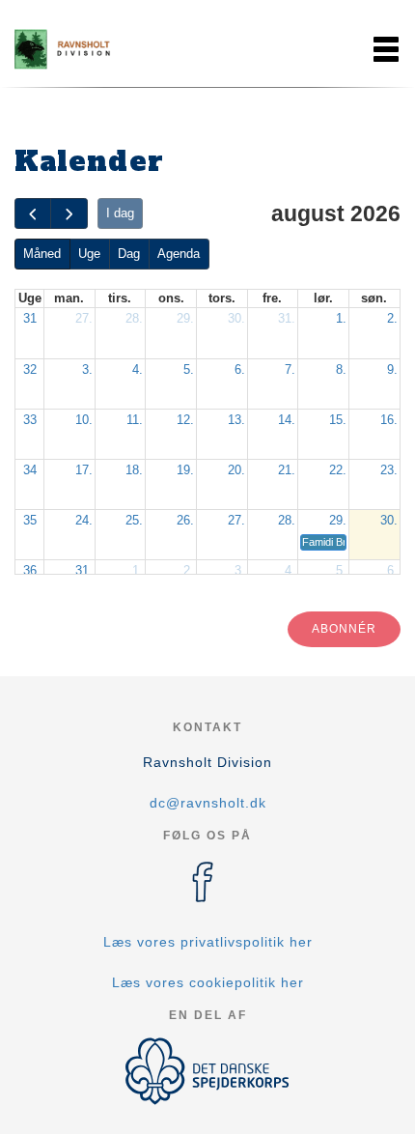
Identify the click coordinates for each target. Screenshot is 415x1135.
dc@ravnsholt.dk (208, 802)
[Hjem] (62, 49)
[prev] (32, 214)
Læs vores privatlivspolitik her (208, 942)
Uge (89, 253)
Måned (42, 253)
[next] (68, 214)
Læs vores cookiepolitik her (208, 982)
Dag (129, 253)
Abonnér (344, 629)
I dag (120, 213)
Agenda (178, 253)
